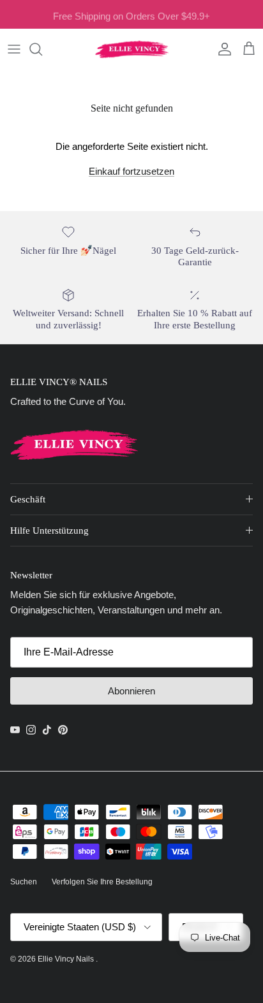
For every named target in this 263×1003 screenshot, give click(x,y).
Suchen (23, 881)
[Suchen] (42, 49)
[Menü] (14, 49)
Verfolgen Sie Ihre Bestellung (102, 881)
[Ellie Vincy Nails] (132, 49)
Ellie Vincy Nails (67, 959)
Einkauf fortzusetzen (131, 171)
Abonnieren (131, 690)
